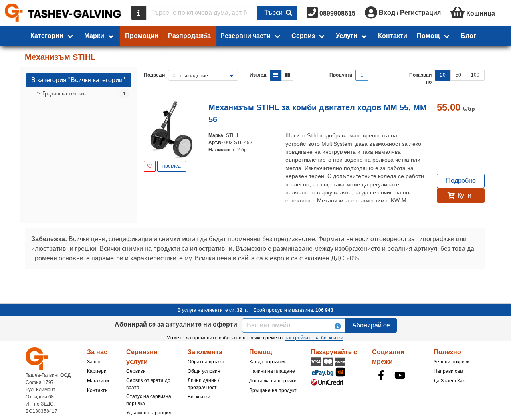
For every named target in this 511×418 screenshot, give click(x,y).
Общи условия (204, 371)
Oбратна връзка (206, 362)
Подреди (154, 75)
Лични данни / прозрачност (203, 384)
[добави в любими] (150, 166)
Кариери (97, 371)
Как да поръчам (267, 362)
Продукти (340, 75)
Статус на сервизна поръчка (148, 400)
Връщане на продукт (273, 390)
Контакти (392, 35)
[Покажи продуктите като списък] (276, 75)
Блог (468, 35)
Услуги (346, 35)
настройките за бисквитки (314, 338)
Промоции (141, 35)
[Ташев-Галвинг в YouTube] (399, 375)
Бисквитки (199, 397)
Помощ (428, 35)
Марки (94, 35)
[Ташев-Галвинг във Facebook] (381, 375)
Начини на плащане (272, 371)
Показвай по (420, 78)
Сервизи (136, 371)
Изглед (258, 75)
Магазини (98, 381)
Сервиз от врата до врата (148, 384)
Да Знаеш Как (449, 381)
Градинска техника (64, 94)
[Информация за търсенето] (139, 13)
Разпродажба (189, 35)
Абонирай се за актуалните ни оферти (176, 324)
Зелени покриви (452, 362)
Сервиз (303, 35)
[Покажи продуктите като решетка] (287, 75)
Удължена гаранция (149, 413)
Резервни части (245, 35)
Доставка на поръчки (273, 381)
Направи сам (448, 371)
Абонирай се (371, 325)
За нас (94, 362)
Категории (46, 35)
